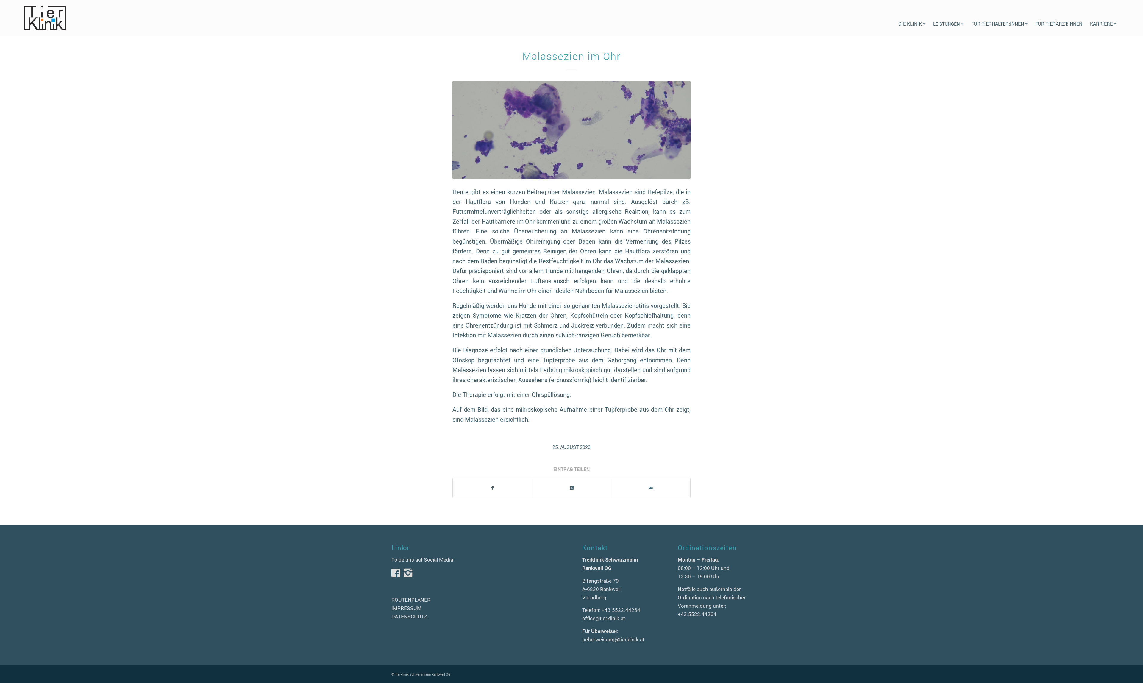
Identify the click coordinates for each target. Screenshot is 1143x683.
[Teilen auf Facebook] (492, 488)
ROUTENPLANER (410, 599)
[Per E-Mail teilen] (650, 488)
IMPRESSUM (406, 608)
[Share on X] (571, 488)
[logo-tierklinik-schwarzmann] (45, 18)
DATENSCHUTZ (409, 616)
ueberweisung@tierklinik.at (613, 639)
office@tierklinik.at (603, 618)
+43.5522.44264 (621, 609)
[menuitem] (911, 18)
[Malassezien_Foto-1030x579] (571, 130)
